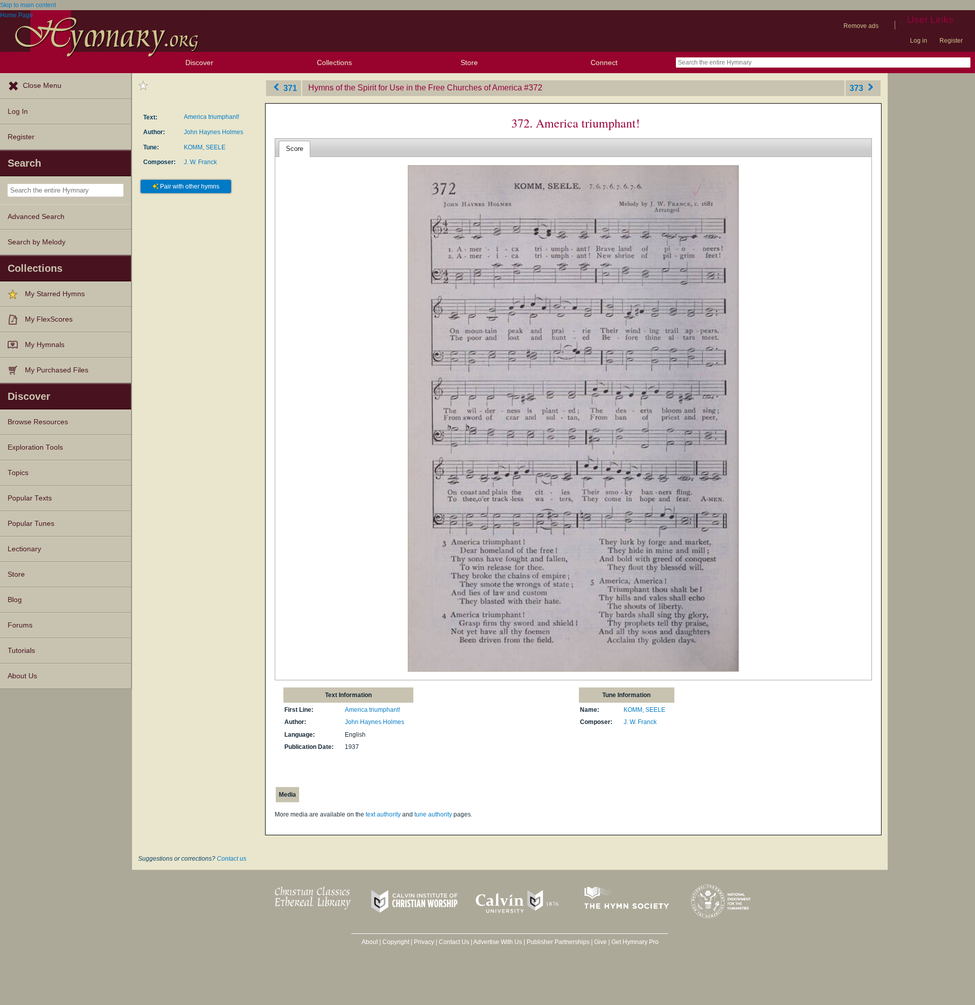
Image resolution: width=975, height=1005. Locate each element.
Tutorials (21, 650)
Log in (918, 40)
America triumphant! (211, 116)
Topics (18, 473)
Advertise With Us (497, 942)
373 (857, 87)
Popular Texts (30, 498)
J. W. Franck (200, 162)
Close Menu (42, 85)
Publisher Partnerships (558, 942)
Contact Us (454, 942)
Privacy (424, 942)
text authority (383, 814)
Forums (20, 625)
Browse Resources (38, 422)
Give (600, 942)
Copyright (395, 942)
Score (294, 148)
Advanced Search (36, 217)
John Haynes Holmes (213, 132)
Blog (15, 600)
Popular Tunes (31, 523)
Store (469, 62)
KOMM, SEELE (204, 147)
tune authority (433, 814)
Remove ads (861, 25)
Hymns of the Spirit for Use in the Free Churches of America (415, 87)
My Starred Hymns (55, 294)
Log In (18, 111)
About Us (22, 676)
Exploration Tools (35, 447)
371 (289, 87)
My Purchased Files (56, 370)
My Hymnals (44, 345)
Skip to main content (28, 5)
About (370, 942)
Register (951, 40)
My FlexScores (49, 319)
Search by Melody (37, 242)
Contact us (231, 858)
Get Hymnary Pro (635, 942)
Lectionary (24, 549)
